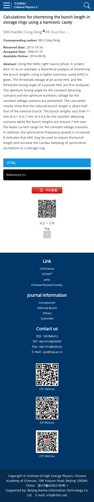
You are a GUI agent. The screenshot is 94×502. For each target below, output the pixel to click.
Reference (16, 175)
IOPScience (47, 269)
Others (47, 313)
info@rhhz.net (56, 495)
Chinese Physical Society (47, 285)
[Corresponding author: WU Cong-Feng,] (44, 30)
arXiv (47, 280)
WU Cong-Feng (29, 32)
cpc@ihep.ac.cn (53, 352)
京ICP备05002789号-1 (53, 485)
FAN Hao (10, 32)
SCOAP (47, 274)
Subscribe (47, 318)
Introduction (47, 303)
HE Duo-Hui (55, 32)
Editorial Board (47, 308)
